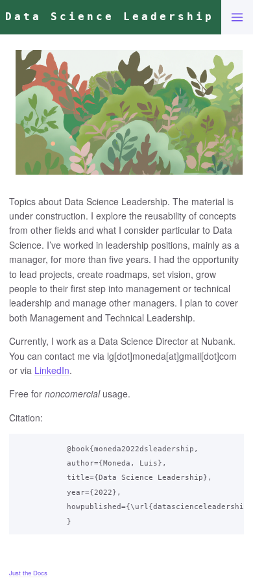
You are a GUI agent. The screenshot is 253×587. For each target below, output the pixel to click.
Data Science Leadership (109, 16)
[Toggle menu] (237, 17)
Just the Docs (28, 572)
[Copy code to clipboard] (231, 446)
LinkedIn (51, 370)
